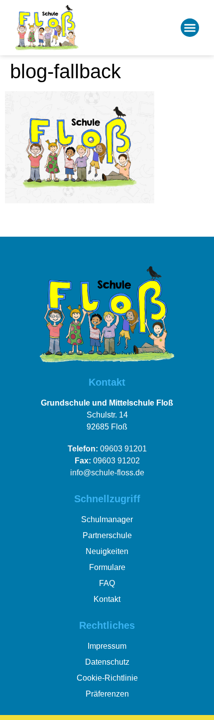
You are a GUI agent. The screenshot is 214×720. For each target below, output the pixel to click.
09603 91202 (107, 460)
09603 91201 (107, 448)
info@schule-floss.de (107, 472)
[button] (190, 27)
